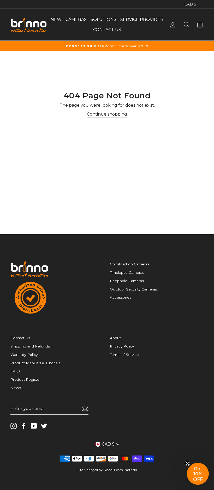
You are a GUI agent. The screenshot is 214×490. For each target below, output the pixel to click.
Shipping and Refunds (30, 346)
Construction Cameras (129, 264)
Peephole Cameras (127, 281)
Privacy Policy (122, 346)
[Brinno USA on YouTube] (34, 426)
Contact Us (20, 338)
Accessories (120, 297)
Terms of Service (124, 354)
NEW (56, 19)
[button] (198, 474)
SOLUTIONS (103, 19)
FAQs (15, 371)
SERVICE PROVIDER (141, 19)
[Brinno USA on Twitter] (44, 426)
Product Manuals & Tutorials (35, 363)
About (115, 338)
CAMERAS (76, 19)
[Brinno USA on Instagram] (13, 426)
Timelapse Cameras (127, 272)
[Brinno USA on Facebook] (24, 426)
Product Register (25, 379)
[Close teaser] (187, 463)
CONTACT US (107, 29)
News (15, 388)
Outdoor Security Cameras (133, 289)
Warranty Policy (24, 354)
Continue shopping (107, 114)
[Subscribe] (85, 409)
